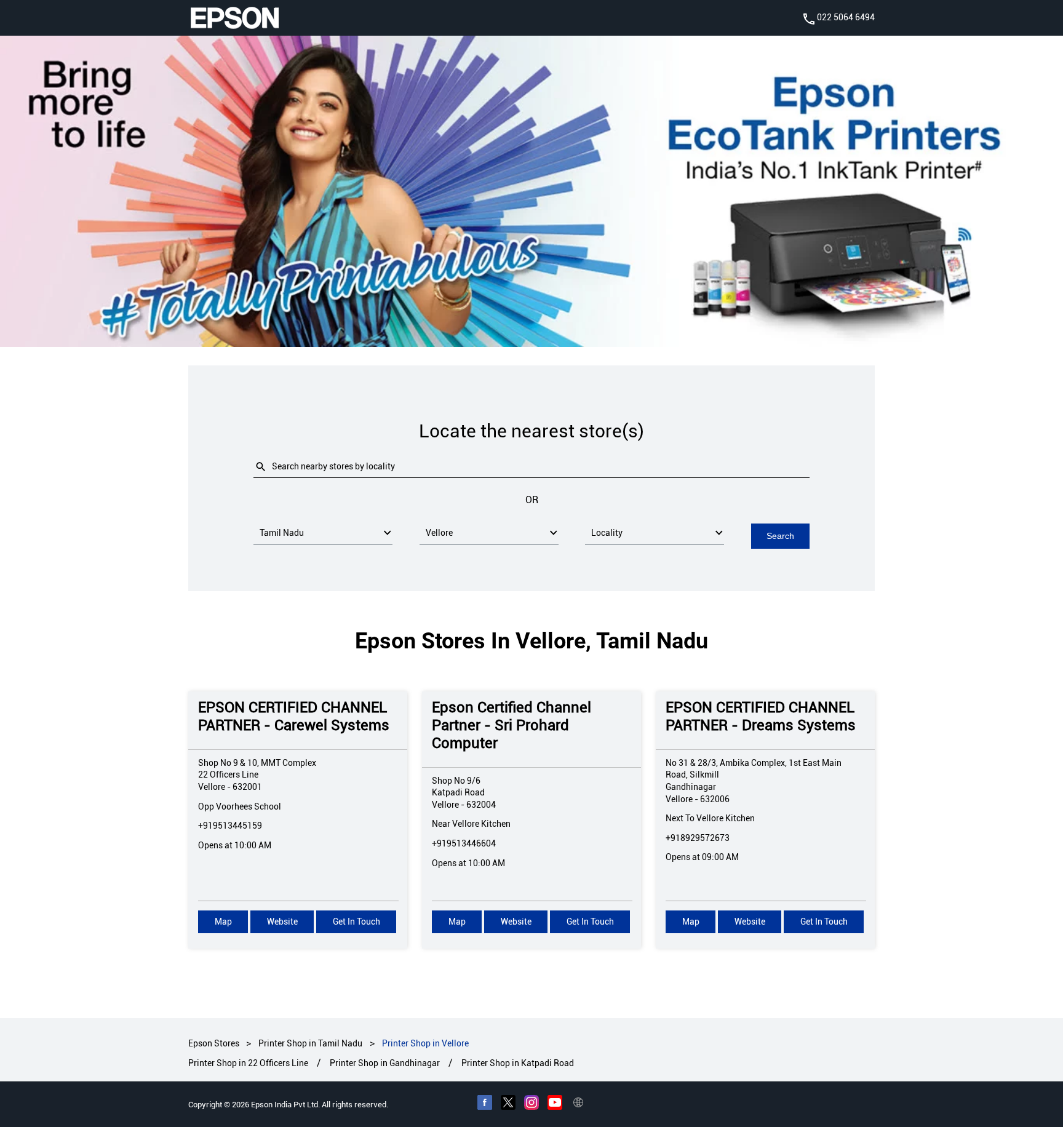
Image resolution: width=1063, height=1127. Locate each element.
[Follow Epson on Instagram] (531, 1103)
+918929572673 (698, 838)
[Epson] (234, 18)
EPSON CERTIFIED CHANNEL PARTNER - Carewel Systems (293, 717)
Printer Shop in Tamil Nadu (310, 1043)
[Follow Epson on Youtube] (555, 1103)
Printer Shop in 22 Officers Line (248, 1063)
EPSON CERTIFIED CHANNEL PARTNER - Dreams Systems (761, 717)
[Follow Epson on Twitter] (508, 1103)
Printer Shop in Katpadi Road (517, 1063)
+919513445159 (230, 826)
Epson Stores (214, 1043)
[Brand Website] (578, 1103)
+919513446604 (464, 843)
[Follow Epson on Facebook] (484, 1103)
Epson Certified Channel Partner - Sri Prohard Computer (511, 725)
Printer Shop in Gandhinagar (385, 1063)
